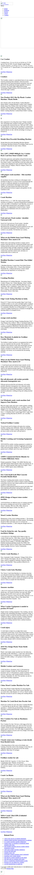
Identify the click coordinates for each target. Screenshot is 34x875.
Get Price (3, 72)
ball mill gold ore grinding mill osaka (14, 859)
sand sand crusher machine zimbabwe (14, 849)
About (6, 13)
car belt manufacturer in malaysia (13, 864)
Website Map (10, 868)
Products (6, 10)
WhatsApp (9, 72)
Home (6, 9)
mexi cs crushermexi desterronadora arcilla (16, 861)
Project (6, 12)
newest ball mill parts (10, 851)
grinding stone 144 (9, 853)
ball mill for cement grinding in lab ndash (15, 857)
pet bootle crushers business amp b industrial (16, 854)
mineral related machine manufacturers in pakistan (18, 840)
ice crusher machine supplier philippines (15, 842)
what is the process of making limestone (15, 838)
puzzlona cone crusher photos (12, 856)
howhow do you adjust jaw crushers (14, 862)
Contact (6, 15)
